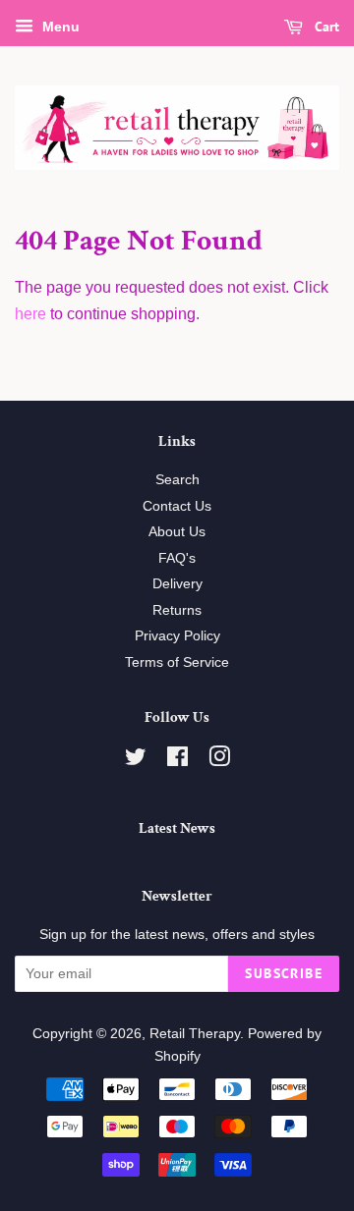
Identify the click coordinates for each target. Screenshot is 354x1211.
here (30, 313)
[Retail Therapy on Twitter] (136, 760)
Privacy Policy (177, 636)
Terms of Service (177, 662)
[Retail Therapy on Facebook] (177, 760)
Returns (177, 610)
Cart (325, 26)
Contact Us (177, 506)
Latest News (177, 828)
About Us (177, 531)
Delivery (177, 584)
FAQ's (177, 558)
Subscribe (284, 973)
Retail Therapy (194, 1033)
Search (177, 479)
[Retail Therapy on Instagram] (219, 760)
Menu (59, 26)
